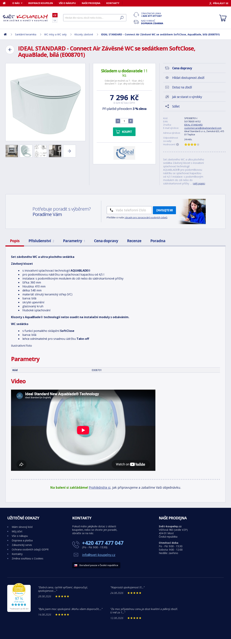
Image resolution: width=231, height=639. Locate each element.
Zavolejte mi (164, 210)
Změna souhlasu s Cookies (27, 558)
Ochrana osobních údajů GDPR (30, 549)
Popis (14, 240)
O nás (16, 3)
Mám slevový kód (22, 527)
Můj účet (17, 531)
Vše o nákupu (67, 3)
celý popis (199, 183)
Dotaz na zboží (182, 87)
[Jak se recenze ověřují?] (177, 144)
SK (54, 20)
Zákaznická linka (151, 15)
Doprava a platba (22, 540)
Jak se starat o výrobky (187, 97)
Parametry (74, 240)
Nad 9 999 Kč (152, 22)
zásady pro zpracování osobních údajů (146, 217)
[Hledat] (122, 17)
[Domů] (6, 3)
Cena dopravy (106, 240)
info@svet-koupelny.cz (98, 555)
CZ (54, 15)
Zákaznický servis (22, 545)
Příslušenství (41, 240)
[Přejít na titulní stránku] (25, 17)
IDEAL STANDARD (193, 124)
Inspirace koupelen (40, 3)
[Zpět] (9, 49)
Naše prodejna (91, 3)
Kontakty (112, 3)
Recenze (134, 240)
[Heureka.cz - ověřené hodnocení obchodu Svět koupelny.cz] (19, 611)
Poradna (157, 240)
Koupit (127, 132)
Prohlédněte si (99, 487)
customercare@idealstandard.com (202, 128)
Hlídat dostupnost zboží (188, 77)
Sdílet (176, 106)
